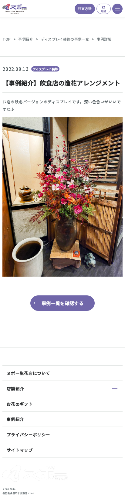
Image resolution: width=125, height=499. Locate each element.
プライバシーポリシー (28, 434)
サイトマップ (20, 450)
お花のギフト (20, 404)
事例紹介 (25, 39)
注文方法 (85, 8)
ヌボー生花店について (28, 373)
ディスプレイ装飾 (45, 69)
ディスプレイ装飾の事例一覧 (65, 39)
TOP (6, 39)
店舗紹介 (15, 388)
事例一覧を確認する (63, 303)
